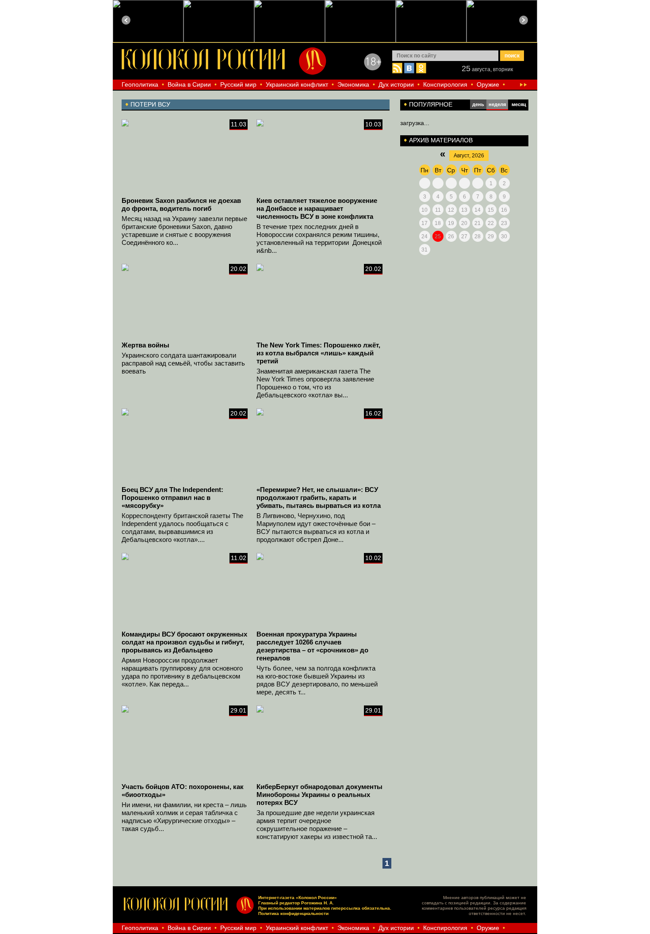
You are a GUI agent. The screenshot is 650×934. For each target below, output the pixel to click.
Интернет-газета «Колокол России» (297, 897)
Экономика (353, 84)
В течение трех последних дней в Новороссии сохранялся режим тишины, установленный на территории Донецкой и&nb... (319, 238)
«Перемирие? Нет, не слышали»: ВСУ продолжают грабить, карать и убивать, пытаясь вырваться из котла (318, 497)
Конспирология (445, 84)
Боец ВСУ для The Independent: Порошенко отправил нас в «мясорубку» (172, 497)
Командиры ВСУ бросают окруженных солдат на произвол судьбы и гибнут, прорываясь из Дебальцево (184, 642)
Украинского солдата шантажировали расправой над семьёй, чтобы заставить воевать (183, 363)
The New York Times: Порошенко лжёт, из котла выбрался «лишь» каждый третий (318, 353)
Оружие (488, 84)
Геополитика (140, 84)
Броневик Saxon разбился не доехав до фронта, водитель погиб (181, 204)
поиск (512, 56)
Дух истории (396, 84)
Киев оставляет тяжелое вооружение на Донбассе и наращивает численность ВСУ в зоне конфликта (316, 208)
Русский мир (238, 84)
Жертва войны (145, 345)
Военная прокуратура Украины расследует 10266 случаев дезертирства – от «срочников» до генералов (312, 646)
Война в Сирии (189, 84)
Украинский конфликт (297, 84)
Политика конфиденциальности (293, 913)
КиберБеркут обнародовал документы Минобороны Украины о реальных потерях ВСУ (319, 794)
